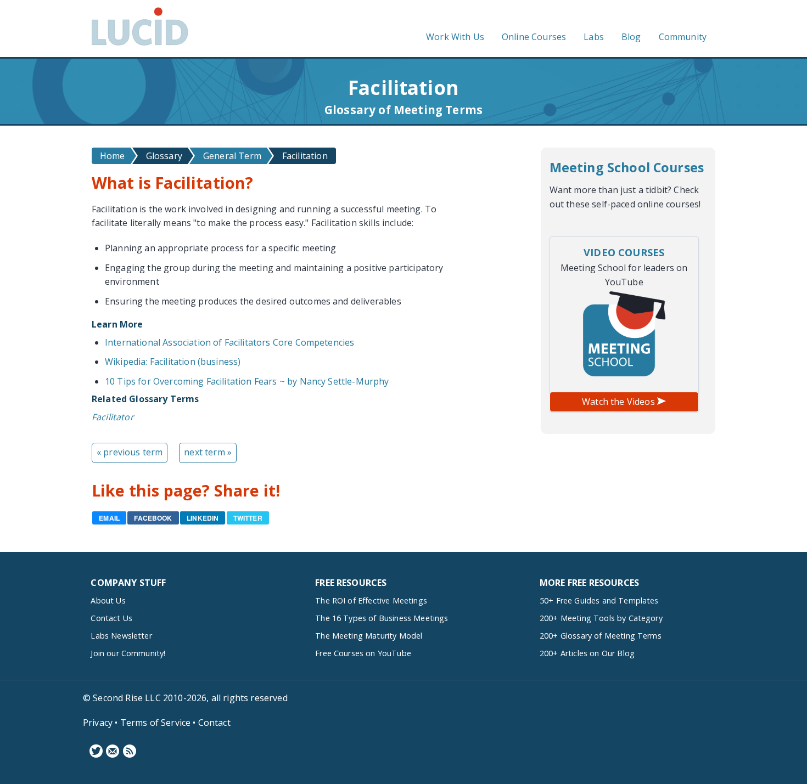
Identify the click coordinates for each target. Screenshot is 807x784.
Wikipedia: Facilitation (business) (172, 362)
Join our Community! (128, 653)
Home (112, 156)
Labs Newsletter (121, 635)
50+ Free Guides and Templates (599, 600)
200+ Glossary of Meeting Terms (601, 635)
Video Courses (624, 252)
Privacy (98, 723)
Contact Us (111, 618)
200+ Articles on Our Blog (587, 653)
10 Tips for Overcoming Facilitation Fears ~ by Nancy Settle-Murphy (247, 381)
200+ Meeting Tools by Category (601, 618)
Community (683, 37)
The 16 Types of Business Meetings (381, 618)
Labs (594, 37)
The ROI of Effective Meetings (371, 600)
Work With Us (455, 37)
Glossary (164, 156)
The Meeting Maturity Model (368, 635)
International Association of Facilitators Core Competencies (229, 342)
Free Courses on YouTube (363, 653)
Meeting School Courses (627, 167)
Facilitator (113, 417)
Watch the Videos (619, 402)
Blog (631, 37)
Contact (214, 723)
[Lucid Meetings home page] (140, 45)
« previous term (129, 452)
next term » (208, 452)
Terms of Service (155, 723)
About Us (108, 600)
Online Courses (534, 37)
